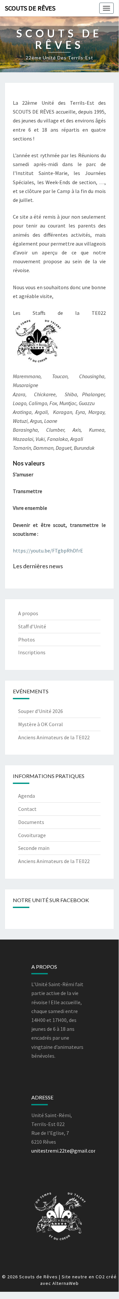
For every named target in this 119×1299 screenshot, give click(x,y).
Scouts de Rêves (30, 8)
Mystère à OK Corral (40, 724)
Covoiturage (32, 835)
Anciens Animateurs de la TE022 (54, 737)
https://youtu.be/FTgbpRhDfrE (48, 550)
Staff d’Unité (32, 626)
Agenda (26, 795)
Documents (31, 822)
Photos (26, 639)
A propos (28, 613)
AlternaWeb (65, 1283)
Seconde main (33, 848)
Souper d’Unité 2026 (40, 711)
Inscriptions (31, 652)
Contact (27, 809)
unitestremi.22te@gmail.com (64, 1150)
